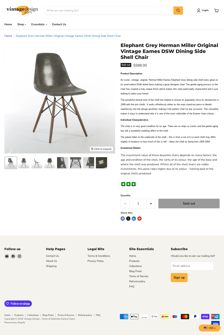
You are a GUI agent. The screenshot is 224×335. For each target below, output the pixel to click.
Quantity (125, 195)
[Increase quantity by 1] (151, 203)
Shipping (51, 266)
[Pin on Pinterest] (139, 218)
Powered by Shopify (14, 322)
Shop (21, 24)
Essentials (38, 24)
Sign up (179, 277)
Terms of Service (138, 276)
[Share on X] (128, 218)
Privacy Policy (96, 261)
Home (8, 24)
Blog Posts (135, 271)
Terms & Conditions (99, 256)
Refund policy (137, 281)
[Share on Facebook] (123, 218)
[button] (203, 10)
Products (134, 261)
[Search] (178, 10)
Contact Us (59, 24)
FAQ (131, 286)
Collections (135, 266)
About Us (51, 261)
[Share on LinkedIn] (134, 218)
